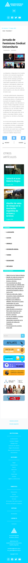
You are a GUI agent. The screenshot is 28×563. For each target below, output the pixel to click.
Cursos (14, 494)
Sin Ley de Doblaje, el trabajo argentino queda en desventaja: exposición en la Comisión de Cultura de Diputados (14, 320)
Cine (14, 472)
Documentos (14, 452)
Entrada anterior (14, 421)
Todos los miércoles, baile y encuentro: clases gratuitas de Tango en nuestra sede (15, 296)
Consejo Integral (14, 441)
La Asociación (10, 232)
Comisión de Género (14, 445)
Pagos (14, 462)
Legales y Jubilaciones (14, 478)
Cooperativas (14, 465)
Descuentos (14, 492)
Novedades (8, 30)
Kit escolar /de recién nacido (14, 501)
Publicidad (14, 474)
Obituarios (9, 266)
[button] (14, 10)
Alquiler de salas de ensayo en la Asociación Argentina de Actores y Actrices (15, 279)
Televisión (14, 469)
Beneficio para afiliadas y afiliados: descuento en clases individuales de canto (15, 301)
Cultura (8, 237)
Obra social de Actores (14, 450)
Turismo (8, 255)
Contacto (14, 524)
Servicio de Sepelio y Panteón (14, 503)
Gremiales (9, 243)
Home (3, 30)
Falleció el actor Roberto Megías (15, 275)
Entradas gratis (14, 496)
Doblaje (14, 476)
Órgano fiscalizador (14, 448)
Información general (12, 249)
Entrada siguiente (14, 424)
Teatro (14, 467)
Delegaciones (10, 260)
